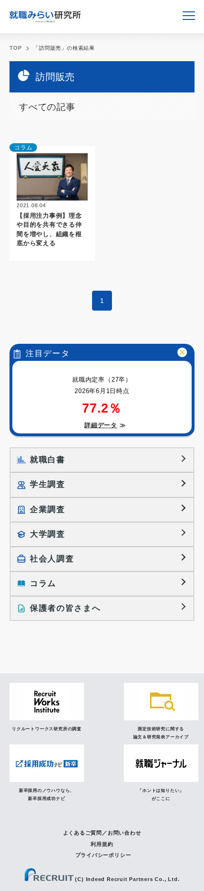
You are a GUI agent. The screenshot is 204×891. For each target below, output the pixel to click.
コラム (23, 147)
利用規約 (102, 844)
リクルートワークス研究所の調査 (47, 728)
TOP (15, 48)
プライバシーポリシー (103, 855)
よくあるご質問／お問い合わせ (102, 833)
